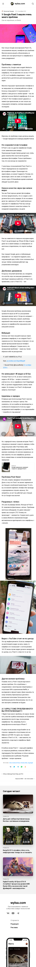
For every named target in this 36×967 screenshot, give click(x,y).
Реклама (14, 927)
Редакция (15, 924)
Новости (14, 465)
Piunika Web (24, 762)
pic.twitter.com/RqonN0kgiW (16, 361)
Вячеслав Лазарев (9, 11)
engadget (30, 762)
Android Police (16, 762)
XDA (10, 762)
